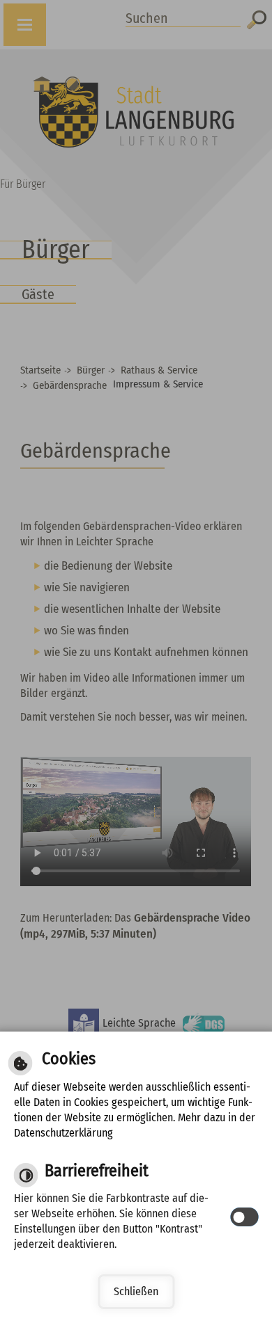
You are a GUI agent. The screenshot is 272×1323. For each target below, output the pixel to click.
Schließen (136, 1291)
